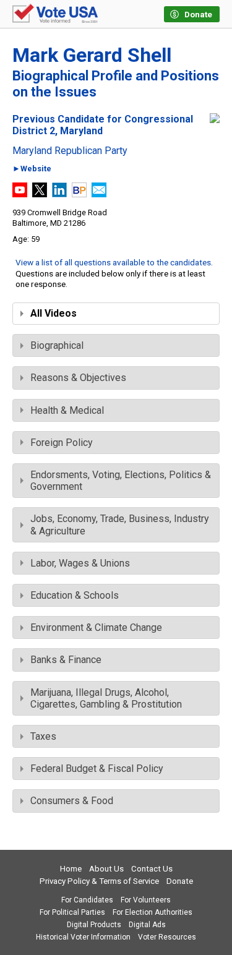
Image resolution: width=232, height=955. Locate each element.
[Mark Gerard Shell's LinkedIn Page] (59, 194)
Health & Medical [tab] (67, 410)
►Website (31, 169)
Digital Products (94, 924)
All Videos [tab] (53, 313)
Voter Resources (167, 937)
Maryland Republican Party (69, 151)
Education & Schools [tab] (74, 595)
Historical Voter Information (83, 937)
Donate (179, 881)
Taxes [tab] (43, 736)
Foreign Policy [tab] (61, 442)
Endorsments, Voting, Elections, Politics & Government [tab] (120, 480)
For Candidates (87, 900)
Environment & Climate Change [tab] (96, 627)
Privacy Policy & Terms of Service (99, 881)
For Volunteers (146, 900)
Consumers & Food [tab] (71, 801)
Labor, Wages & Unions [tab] (80, 563)
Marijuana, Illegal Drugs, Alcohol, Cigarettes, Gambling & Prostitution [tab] (106, 698)
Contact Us (152, 868)
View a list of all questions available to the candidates (113, 262)
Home (71, 868)
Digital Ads (147, 924)
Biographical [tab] (57, 345)
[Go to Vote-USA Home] (55, 14)
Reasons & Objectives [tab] (78, 377)
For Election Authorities (152, 912)
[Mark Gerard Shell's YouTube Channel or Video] (19, 194)
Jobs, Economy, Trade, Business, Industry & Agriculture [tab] (119, 524)
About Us (106, 868)
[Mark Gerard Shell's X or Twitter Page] (39, 194)
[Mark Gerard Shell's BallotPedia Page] (79, 194)
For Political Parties (72, 912)
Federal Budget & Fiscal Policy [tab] (96, 768)
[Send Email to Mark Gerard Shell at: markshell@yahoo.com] (99, 194)
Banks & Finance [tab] (65, 660)
